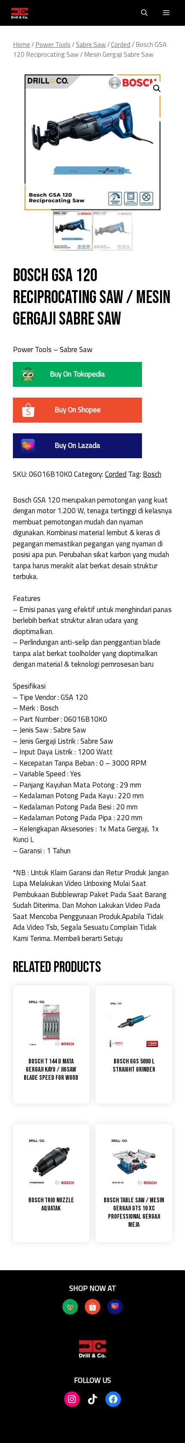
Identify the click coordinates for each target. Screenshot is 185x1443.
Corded (120, 44)
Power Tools (53, 44)
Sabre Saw (91, 44)
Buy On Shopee (78, 409)
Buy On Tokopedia (77, 374)
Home (21, 44)
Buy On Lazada (77, 445)
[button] (144, 13)
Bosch (152, 474)
